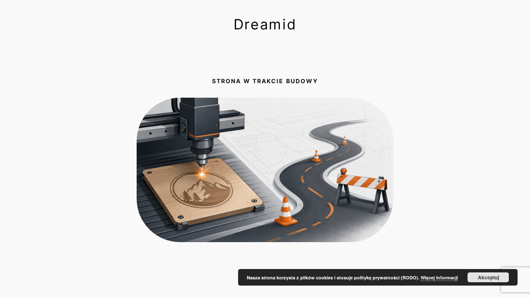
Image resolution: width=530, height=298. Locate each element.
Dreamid (265, 24)
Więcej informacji (439, 277)
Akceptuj (488, 277)
